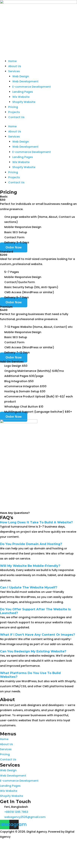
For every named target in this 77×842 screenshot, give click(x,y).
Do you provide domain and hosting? (31, 544)
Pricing (13, 107)
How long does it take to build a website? (36, 522)
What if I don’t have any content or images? (37, 634)
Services (14, 71)
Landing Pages (22, 92)
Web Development (25, 81)
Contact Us (16, 117)
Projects (14, 112)
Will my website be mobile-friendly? (30, 566)
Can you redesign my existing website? (33, 651)
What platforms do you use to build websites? (30, 675)
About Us (14, 66)
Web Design (20, 76)
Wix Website (21, 97)
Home (12, 61)
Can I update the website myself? (28, 587)
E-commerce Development (31, 87)
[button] (38, 522)
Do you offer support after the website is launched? (35, 611)
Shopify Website (23, 102)
